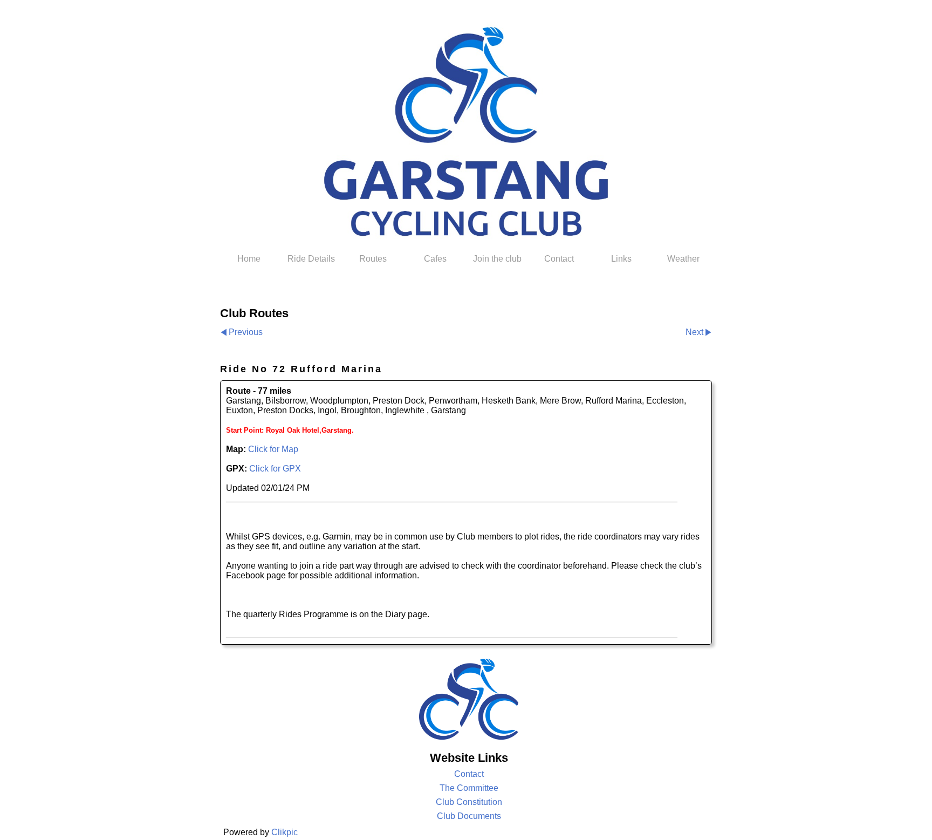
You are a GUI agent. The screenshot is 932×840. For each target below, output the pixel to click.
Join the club (497, 258)
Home (249, 258)
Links (621, 258)
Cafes (435, 258)
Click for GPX (275, 468)
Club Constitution (469, 802)
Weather (683, 258)
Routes (373, 258)
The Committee (469, 788)
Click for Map (273, 449)
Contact (559, 258)
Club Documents (469, 816)
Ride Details (311, 258)
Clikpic (284, 832)
